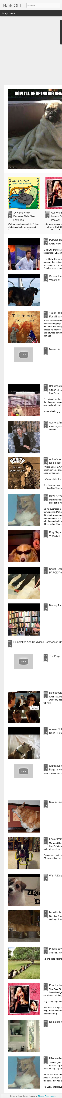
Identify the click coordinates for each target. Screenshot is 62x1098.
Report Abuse (50, 1096)
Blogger (41, 1096)
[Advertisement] (31, 50)
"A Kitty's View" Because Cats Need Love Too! (24, 216)
